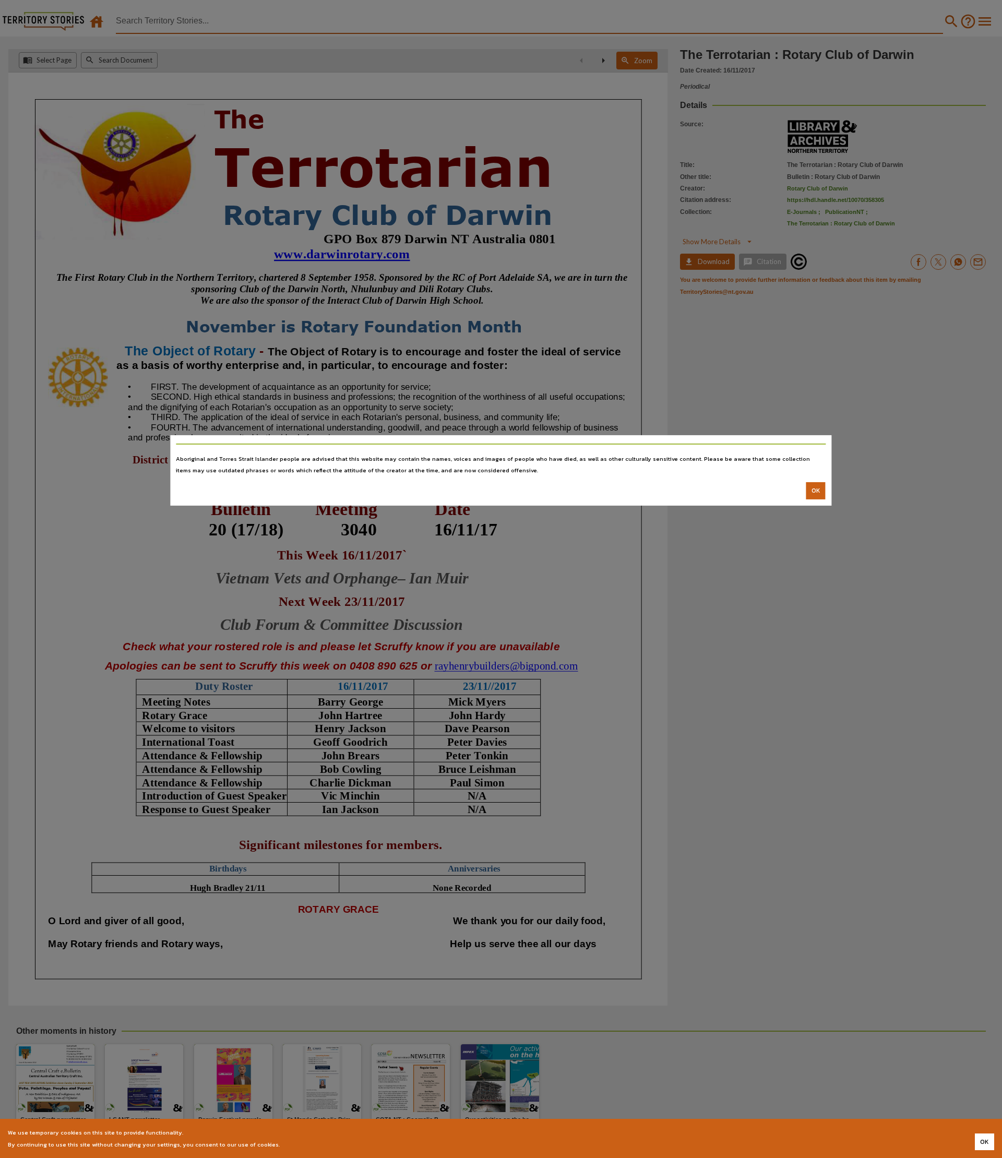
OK (816, 490)
